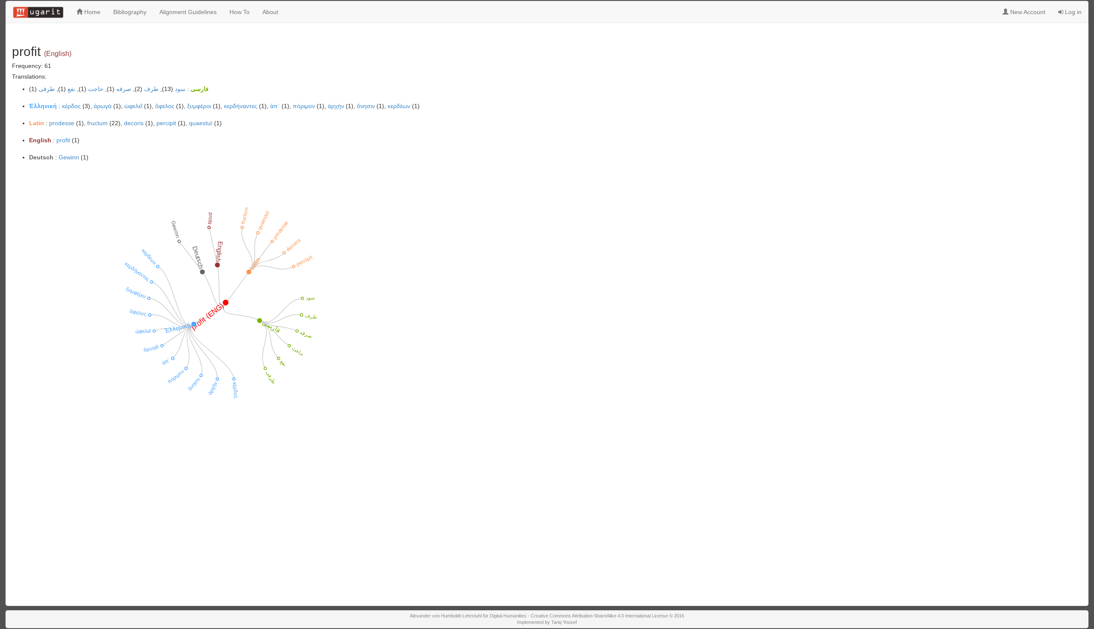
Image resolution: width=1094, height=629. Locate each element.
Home (91, 12)
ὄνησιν (366, 106)
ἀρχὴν (336, 106)
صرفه (123, 88)
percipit (166, 123)
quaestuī (200, 123)
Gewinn (69, 157)
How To (239, 12)
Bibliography (130, 12)
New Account (1027, 12)
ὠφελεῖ (133, 106)
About (270, 12)
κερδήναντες (240, 106)
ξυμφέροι (199, 106)
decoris (134, 123)
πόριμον (304, 106)
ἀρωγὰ (103, 106)
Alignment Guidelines (188, 12)
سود (180, 88)
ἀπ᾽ (275, 106)
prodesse (61, 123)
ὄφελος (164, 106)
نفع (71, 88)
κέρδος (71, 106)
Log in (1072, 12)
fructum (97, 123)
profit (63, 140)
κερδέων (399, 106)
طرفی (46, 88)
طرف (151, 88)
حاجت (95, 88)
